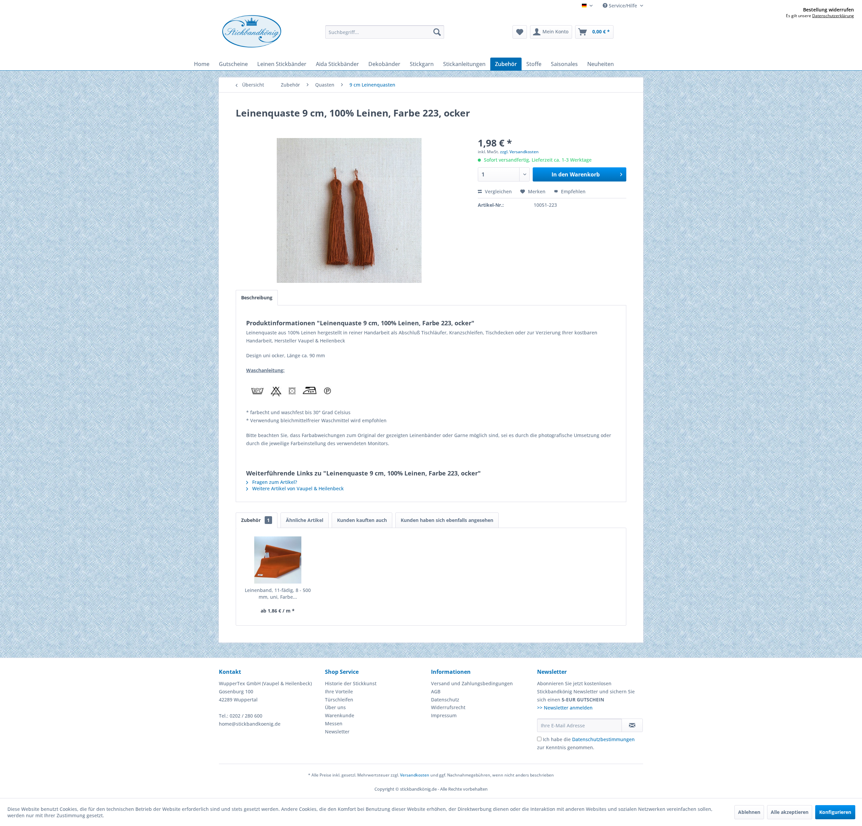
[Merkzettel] (519, 32)
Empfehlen (573, 191)
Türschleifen (339, 699)
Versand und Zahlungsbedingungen (472, 683)
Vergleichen (498, 191)
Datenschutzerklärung (833, 16)
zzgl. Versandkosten (519, 152)
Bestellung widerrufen (828, 10)
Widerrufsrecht (448, 707)
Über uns (335, 707)
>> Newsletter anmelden (565, 707)
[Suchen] (437, 32)
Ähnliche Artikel (304, 520)
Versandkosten (414, 775)
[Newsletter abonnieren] (632, 725)
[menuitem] (384, 32)
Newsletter (337, 731)
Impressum (444, 715)
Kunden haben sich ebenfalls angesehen (447, 520)
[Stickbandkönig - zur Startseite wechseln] (251, 31)
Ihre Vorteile (339, 691)
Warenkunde (339, 715)
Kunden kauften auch (362, 520)
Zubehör (255, 520)
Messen (333, 723)
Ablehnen (749, 812)
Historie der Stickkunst (350, 683)
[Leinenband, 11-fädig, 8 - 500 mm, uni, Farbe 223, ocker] (277, 560)
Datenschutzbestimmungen (603, 739)
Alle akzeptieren (789, 812)
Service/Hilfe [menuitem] (622, 5)
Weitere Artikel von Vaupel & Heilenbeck (297, 488)
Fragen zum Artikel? (274, 482)
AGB (435, 691)
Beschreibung (256, 297)
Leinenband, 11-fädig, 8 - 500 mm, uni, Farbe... (278, 593)
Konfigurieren (835, 812)
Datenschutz (445, 699)
